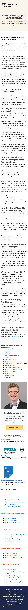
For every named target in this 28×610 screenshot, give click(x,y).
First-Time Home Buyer (12, 355)
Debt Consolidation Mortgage (14, 541)
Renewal (7, 351)
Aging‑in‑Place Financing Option (14, 582)
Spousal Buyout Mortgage (13, 522)
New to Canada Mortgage (12, 367)
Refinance (8, 353)
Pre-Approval (9, 349)
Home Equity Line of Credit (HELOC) (15, 535)
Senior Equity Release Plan (13, 578)
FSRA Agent (5, 456)
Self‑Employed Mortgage (12, 555)
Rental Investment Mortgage (13, 369)
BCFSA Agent (5, 439)
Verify (22, 441)
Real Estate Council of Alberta (11, 480)
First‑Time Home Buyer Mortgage (15, 502)
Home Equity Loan (10, 537)
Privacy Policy (6, 606)
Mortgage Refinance (11, 520)
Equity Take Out (9, 361)
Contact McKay (14, 427)
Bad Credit (8, 357)
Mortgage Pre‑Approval (12, 500)
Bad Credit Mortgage (11, 553)
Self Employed (9, 373)
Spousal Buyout (9, 375)
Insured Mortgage (10, 365)
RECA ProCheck (19, 482)
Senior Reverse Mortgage (12, 576)
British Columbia (11, 21)
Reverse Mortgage (10, 371)
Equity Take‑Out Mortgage (13, 539)
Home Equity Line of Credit (13, 363)
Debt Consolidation (10, 359)
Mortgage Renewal (10, 518)
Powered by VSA (14, 592)
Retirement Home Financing (13, 580)
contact (14, 336)
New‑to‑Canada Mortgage (12, 506)
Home (3, 21)
